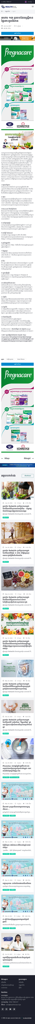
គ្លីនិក (20, 988)
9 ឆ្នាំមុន (18, 26)
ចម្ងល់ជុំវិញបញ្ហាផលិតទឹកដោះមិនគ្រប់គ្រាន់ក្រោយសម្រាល (16, 958)
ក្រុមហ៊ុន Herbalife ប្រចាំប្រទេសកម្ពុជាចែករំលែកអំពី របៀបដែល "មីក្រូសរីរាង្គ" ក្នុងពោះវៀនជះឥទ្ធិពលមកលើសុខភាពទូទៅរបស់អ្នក (17, 723)
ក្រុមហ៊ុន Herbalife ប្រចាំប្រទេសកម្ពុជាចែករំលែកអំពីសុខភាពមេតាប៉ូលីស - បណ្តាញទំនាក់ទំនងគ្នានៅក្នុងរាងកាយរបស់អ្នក (17, 508)
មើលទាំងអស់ (28, 476)
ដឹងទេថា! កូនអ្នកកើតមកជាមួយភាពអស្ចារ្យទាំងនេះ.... (16, 808)
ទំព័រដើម (21, 982)
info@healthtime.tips (13, 1005)
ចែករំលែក (18, 33)
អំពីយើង (3, 982)
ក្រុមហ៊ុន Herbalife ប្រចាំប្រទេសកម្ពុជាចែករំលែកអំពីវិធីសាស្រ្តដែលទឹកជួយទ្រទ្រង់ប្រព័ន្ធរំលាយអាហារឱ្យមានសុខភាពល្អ (16, 686)
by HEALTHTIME (27, 1018)
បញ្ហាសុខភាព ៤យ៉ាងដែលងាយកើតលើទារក (17, 883)
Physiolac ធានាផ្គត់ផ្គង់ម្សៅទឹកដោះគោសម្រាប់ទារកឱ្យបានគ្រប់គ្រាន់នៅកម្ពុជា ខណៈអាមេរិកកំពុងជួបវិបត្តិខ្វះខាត (17, 768)
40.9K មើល (7, 29)
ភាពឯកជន (4, 988)
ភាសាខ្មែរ (29, 2)
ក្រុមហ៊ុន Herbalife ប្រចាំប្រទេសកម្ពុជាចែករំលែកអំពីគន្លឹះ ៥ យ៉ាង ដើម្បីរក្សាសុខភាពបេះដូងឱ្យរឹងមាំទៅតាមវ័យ (16, 553)
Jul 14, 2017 (7, 26)
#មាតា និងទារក (21, 359)
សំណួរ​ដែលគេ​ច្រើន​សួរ (7, 985)
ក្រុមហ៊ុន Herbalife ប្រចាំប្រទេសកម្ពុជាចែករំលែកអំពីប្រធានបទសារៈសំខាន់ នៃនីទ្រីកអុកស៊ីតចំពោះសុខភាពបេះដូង (16, 599)
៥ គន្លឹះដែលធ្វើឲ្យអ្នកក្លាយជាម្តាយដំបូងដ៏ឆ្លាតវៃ (16, 920)
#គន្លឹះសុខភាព (10, 359)
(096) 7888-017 (7, 2)
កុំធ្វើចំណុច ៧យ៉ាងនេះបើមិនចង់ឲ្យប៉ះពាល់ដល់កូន (16, 846)
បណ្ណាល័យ (22, 985)
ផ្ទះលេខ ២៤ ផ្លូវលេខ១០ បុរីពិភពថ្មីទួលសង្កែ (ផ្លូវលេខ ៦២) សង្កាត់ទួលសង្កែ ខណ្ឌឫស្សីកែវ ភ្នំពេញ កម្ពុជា (17, 998)
